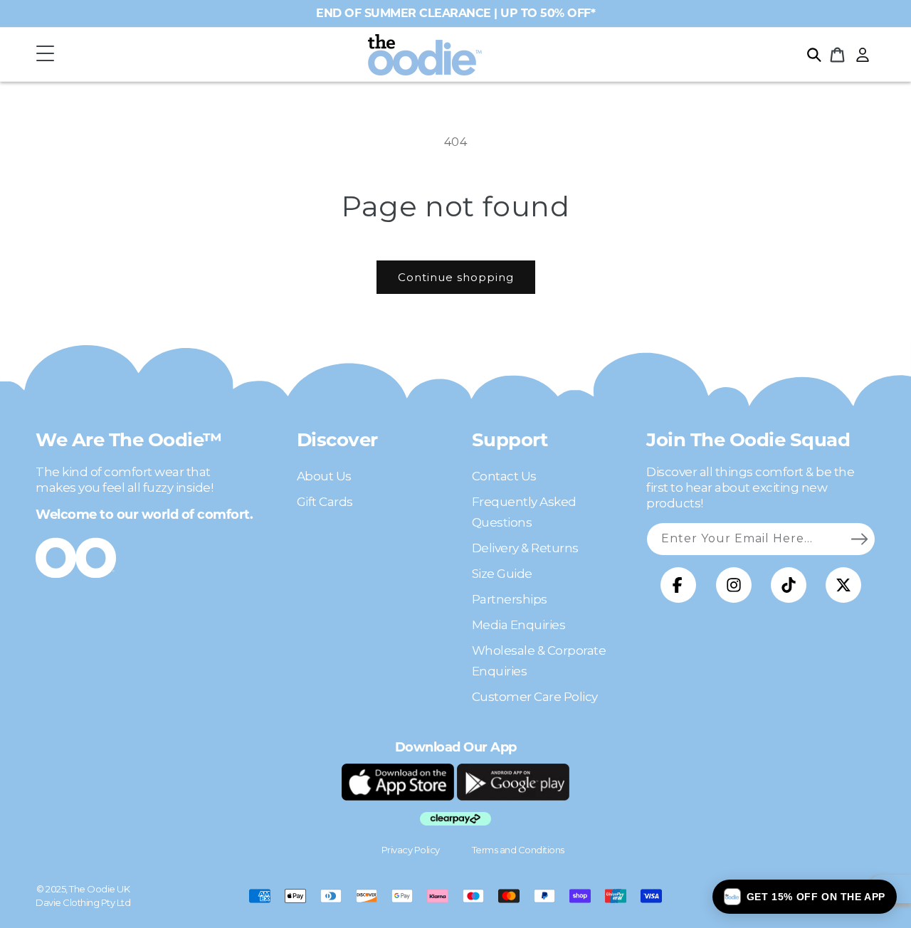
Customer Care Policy (535, 697)
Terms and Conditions (518, 849)
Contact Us (504, 476)
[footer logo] (398, 782)
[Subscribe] (859, 538)
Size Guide (502, 573)
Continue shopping (456, 277)
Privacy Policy (410, 849)
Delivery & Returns (525, 548)
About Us (324, 476)
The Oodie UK (99, 889)
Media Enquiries (519, 625)
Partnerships (509, 599)
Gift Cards (325, 502)
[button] (45, 54)
